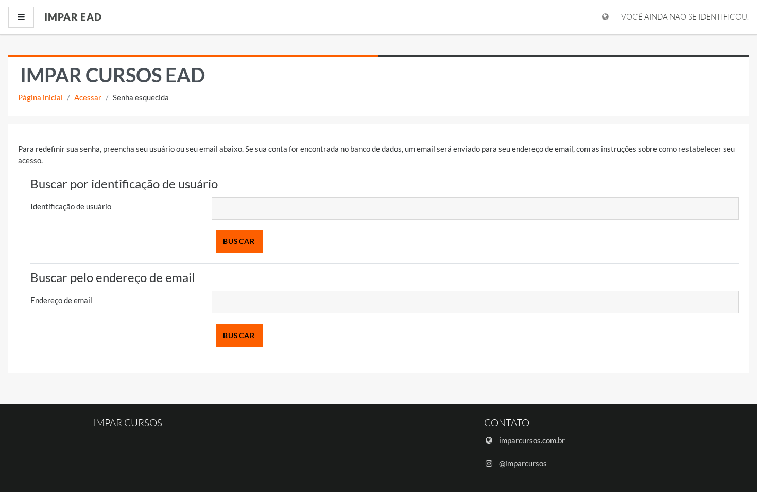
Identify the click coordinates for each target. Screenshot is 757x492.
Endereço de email (61, 300)
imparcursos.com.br (532, 440)
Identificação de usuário (70, 206)
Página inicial (40, 97)
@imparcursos (523, 463)
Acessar (87, 97)
